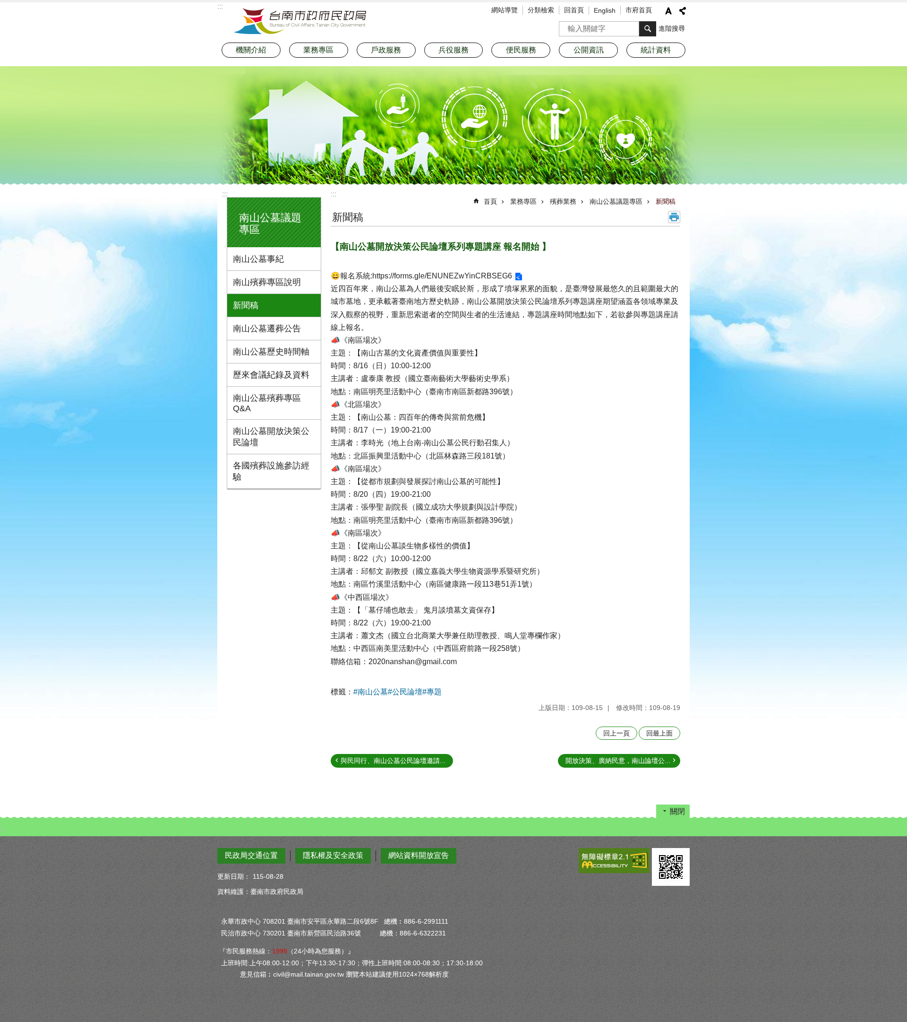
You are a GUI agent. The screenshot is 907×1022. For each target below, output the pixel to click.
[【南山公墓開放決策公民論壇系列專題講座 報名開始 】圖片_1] (671, 867)
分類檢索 (541, 10)
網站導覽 (504, 10)
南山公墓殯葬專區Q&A (267, 403)
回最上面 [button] (659, 733)
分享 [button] (683, 11)
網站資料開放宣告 (418, 855)
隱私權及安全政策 (333, 855)
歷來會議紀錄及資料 (271, 375)
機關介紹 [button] (251, 50)
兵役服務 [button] (453, 50)
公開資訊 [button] (588, 50)
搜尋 (566, 26)
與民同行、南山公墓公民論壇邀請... (393, 760)
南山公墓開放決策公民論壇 (271, 436)
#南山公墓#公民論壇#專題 (397, 692)
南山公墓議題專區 (616, 201)
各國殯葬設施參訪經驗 (271, 471)
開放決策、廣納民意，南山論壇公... (617, 760)
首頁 (490, 201)
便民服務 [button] (521, 50)
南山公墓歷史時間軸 (271, 351)
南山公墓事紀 (258, 259)
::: (225, 194)
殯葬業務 (563, 201)
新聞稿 (245, 305)
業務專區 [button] (318, 50)
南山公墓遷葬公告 (267, 328)
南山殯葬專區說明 (267, 282)
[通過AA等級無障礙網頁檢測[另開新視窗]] (614, 860)
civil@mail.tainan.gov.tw (308, 974)
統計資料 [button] (656, 50)
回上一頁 (616, 733)
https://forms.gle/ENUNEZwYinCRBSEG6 (442, 276)
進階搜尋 (672, 28)
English (605, 10)
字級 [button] (668, 11)
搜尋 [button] (647, 28)
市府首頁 (638, 10)
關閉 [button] (677, 811)
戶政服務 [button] (386, 50)
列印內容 (674, 217)
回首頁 (574, 10)
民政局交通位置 (251, 855)
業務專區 (523, 201)
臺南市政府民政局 (300, 21)
